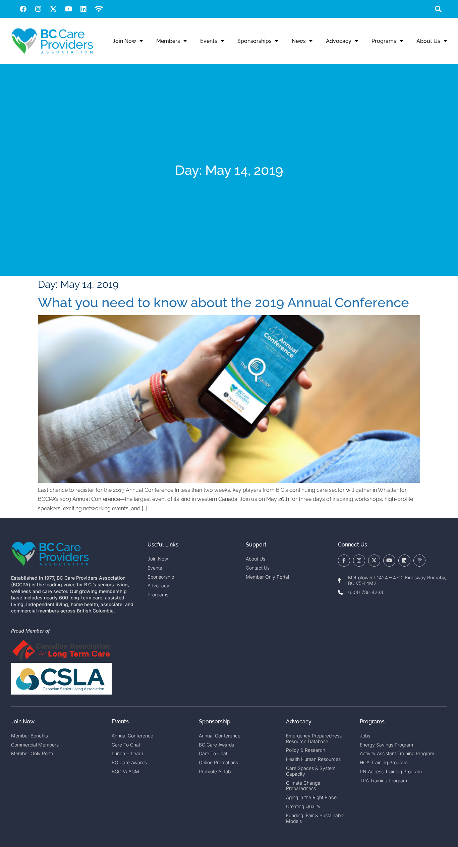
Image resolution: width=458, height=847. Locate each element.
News (299, 41)
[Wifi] (98, 9)
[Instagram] (38, 9)
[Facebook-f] (344, 561)
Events (208, 41)
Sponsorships (254, 41)
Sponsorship (214, 721)
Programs (383, 41)
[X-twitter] (53, 9)
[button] (438, 8)
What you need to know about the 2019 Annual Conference (223, 302)
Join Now (124, 41)
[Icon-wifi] (419, 561)
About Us (428, 41)
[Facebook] (23, 9)
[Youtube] (68, 9)
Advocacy (338, 41)
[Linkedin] (83, 9)
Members (168, 41)
